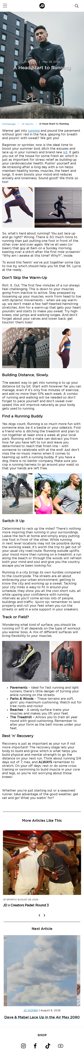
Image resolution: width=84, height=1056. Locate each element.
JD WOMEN (30, 1010)
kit (65, 152)
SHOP (42, 1035)
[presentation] (39, 913)
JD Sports (30, 62)
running (34, 130)
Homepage (9, 124)
